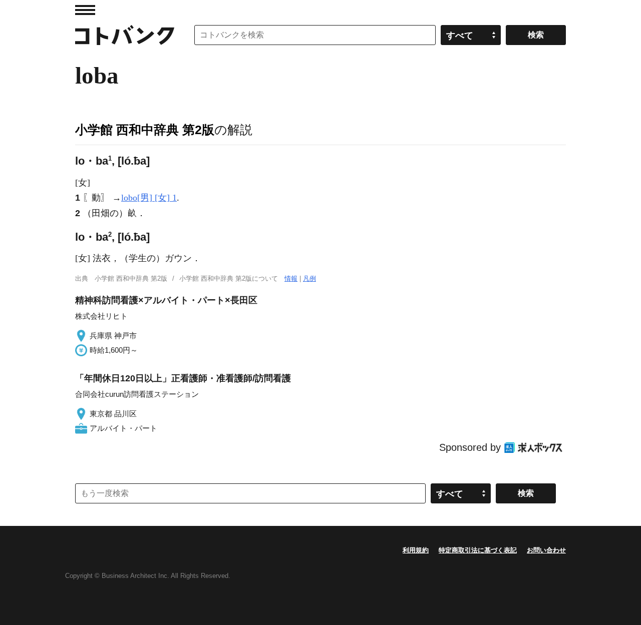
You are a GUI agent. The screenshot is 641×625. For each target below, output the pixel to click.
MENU (85, 10)
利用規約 (416, 550)
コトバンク (124, 35)
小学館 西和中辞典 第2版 (144, 130)
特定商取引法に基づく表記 (478, 550)
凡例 (309, 278)
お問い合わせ (546, 550)
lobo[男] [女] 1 (149, 198)
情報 (290, 278)
